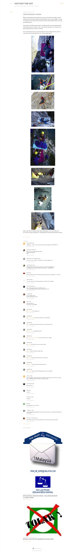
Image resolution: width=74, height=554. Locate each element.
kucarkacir (29, 357)
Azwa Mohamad (30, 286)
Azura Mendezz (30, 265)
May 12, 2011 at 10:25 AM (31, 269)
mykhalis (28, 309)
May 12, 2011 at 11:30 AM (30, 359)
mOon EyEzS (29, 383)
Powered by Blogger (38, 548)
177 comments (28, 541)
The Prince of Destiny (31, 417)
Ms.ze (28, 301)
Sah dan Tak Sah (24, 3)
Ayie (27, 403)
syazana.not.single (30, 249)
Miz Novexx (29, 364)
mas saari (28, 293)
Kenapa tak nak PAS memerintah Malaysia (38, 539)
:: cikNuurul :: (29, 410)
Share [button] (11, 12)
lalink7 (28, 272)
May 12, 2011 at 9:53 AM (30, 255)
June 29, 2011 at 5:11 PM (30, 421)
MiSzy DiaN (29, 371)
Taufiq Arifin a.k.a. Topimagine (32, 258)
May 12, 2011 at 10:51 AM (30, 282)
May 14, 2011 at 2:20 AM (30, 414)
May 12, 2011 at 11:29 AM (30, 352)
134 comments (28, 499)
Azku (28, 390)
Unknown (28, 375)
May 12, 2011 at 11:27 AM (30, 312)
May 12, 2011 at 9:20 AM (30, 246)
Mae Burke (40, 550)
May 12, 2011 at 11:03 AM (30, 290)
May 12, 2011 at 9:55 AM (30, 261)
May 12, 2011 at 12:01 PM (30, 380)
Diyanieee (29, 279)
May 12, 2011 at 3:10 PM (30, 400)
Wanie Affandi (29, 243)
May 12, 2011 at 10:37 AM (31, 276)
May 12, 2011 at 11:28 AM (30, 332)
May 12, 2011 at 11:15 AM (30, 298)
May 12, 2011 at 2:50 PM (30, 393)
